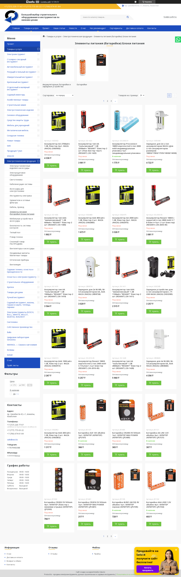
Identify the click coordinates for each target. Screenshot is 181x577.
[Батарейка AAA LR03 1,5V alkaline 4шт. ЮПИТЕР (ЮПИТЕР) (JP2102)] (160, 479)
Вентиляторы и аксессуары (22, 248)
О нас (83, 28)
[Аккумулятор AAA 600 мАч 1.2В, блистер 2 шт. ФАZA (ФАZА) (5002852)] (58, 410)
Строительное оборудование (20, 282)
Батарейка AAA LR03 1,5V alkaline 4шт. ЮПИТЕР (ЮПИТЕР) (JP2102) (158, 504)
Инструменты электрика (21, 195)
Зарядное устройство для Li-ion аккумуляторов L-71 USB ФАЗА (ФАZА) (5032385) (159, 291)
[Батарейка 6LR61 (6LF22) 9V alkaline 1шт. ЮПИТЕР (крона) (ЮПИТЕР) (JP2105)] (126, 479)
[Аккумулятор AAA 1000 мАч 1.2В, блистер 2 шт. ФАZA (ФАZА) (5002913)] (58, 338)
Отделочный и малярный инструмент (18, 88)
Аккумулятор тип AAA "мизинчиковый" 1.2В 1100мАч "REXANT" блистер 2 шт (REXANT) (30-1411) (126, 293)
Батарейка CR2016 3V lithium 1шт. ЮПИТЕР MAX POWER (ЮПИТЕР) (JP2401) (92, 504)
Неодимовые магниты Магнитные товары (20, 254)
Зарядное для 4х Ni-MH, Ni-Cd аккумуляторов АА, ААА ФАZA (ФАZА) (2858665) (159, 363)
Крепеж (10, 287)
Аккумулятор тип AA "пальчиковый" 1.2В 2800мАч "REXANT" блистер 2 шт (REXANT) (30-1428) (126, 364)
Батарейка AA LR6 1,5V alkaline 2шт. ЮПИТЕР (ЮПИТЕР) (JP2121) (157, 435)
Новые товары (13, 140)
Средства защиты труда (18, 120)
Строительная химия (16, 105)
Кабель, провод (17, 207)
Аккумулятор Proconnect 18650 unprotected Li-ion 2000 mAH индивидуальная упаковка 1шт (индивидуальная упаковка (126, 148)
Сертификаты (116, 28)
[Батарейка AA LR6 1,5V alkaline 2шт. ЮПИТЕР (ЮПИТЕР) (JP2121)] (160, 410)
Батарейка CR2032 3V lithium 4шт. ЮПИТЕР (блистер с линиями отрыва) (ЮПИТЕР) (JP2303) (58, 506)
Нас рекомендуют (98, 28)
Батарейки (82, 84)
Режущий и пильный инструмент (21, 72)
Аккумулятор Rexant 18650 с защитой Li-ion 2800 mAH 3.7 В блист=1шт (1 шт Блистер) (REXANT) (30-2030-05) (160, 221)
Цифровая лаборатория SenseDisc (18, 338)
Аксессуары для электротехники (17, 190)
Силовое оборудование (17, 115)
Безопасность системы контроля (20, 226)
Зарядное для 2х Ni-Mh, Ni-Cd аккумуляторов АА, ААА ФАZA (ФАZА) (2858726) (91, 291)
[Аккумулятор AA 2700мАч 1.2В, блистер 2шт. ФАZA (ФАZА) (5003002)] (58, 121)
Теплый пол (15, 232)
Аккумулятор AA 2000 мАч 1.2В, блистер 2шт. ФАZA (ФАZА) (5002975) (125, 220)
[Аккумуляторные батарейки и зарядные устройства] (58, 64)
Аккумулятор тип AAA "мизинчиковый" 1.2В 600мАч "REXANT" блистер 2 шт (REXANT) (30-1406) (58, 221)
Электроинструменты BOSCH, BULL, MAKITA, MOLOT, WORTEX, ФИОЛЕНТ (20, 314)
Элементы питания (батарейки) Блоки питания (22, 212)
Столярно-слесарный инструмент (16, 60)
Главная (16, 28)
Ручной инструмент (16, 297)
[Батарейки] (93, 64)
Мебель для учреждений (18, 125)
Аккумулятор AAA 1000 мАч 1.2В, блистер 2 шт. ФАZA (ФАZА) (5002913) (58, 363)
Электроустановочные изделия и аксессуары (20, 167)
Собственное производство (19, 327)
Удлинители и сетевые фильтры (20, 201)
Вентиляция (15, 264)
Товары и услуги (31, 28)
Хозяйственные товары (17, 99)
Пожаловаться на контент (127, 574)
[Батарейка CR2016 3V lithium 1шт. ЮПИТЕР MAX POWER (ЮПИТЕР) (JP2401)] (93, 479)
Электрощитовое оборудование (17, 173)
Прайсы (97, 554)
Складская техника (15, 135)
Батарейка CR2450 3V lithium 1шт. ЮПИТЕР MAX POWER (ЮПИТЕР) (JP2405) (126, 435)
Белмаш (10, 350)
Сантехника (12, 322)
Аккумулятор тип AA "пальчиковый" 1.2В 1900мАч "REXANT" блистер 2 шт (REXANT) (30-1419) (58, 293)
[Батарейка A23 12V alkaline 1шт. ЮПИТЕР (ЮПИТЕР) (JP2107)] (93, 410)
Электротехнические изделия (20, 110)
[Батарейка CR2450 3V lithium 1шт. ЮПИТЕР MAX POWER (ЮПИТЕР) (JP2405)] (126, 410)
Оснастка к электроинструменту (21, 277)
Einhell (9, 355)
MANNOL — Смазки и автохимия (22, 344)
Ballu (9, 332)
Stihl (9, 146)
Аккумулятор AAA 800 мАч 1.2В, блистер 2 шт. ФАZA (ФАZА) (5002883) (91, 220)
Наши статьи (59, 28)
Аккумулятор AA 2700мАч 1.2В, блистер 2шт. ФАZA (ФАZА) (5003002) (57, 146)
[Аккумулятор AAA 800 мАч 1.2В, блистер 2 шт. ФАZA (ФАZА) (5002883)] (93, 195)
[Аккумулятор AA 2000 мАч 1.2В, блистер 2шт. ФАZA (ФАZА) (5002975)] (126, 195)
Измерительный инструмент (20, 77)
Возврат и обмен (14, 561)
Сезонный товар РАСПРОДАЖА (17, 242)
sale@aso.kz (12, 439)
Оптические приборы (19, 260)
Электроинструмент (16, 54)
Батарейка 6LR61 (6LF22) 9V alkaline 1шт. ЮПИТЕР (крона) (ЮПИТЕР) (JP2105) (125, 504)
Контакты (151, 28)
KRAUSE (10, 156)
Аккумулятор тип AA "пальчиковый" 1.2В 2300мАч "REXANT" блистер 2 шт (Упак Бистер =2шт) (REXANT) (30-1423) (92, 148)
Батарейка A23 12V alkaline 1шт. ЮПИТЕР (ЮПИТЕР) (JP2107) (91, 435)
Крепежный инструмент (17, 82)
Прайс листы (12, 365)
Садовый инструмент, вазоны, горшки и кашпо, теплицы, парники (20, 304)
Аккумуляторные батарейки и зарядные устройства (57, 85)
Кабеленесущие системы (21, 184)
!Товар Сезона (16, 237)
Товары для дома (15, 292)
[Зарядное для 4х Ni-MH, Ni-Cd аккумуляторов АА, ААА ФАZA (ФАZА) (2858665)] (160, 338)
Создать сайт (46, 2)
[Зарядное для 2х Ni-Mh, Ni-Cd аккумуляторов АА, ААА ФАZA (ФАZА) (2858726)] (93, 267)
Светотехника (16, 179)
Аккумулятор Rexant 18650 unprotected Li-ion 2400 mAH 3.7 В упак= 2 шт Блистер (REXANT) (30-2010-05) (92, 364)
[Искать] (127, 17)
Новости (73, 28)
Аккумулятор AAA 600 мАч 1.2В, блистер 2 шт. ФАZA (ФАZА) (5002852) (57, 435)
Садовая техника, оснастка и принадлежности (20, 270)
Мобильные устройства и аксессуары (21, 219)
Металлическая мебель (17, 130)
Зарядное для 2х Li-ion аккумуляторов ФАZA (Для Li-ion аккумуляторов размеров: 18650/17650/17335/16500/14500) (161, 148)
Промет (45, 28)
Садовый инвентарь (16, 94)
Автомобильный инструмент (20, 67)
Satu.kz (102, 572)
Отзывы (53, 554)
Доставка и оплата (134, 28)
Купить (53, 165)
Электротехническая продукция (21, 161)
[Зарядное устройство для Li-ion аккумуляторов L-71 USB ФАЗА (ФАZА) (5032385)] (160, 267)
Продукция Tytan (14, 151)
